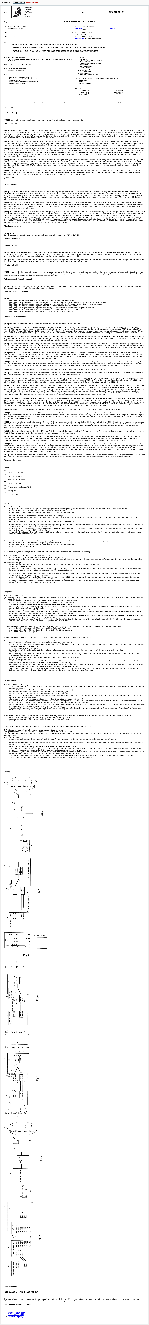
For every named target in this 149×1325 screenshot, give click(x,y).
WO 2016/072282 (79, 38)
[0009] (20, 1317)
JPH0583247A (13, 1315)
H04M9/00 (113, 28)
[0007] (23, 1313)
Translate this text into (7, 2)
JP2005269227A (14, 1313)
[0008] (21, 1315)
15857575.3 (22, 32)
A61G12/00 (78, 28)
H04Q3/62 (78, 30)
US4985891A (13, 1317)
